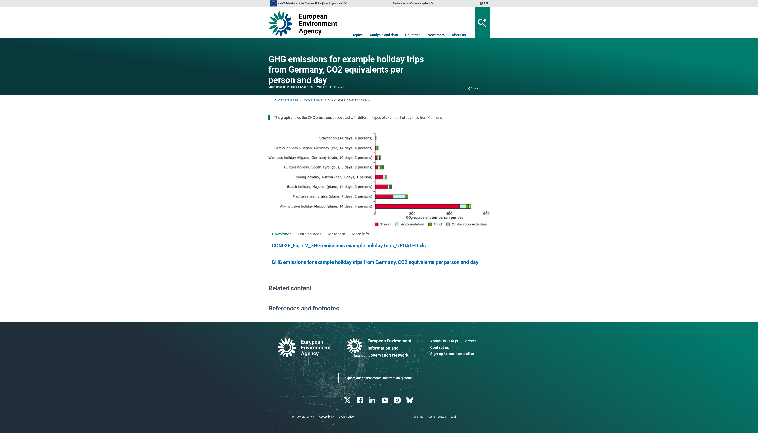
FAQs (453, 341)
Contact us (439, 347)
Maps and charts (313, 99)
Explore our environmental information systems (378, 378)
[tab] (281, 234)
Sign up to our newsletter (452, 353)
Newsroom (436, 35)
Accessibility (326, 416)
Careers (470, 341)
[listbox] (308, 3)
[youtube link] (385, 400)
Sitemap (418, 416)
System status (437, 416)
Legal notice (346, 416)
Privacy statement (303, 416)
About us (459, 35)
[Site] (304, 23)
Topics (357, 35)
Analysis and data (384, 35)
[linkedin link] (373, 400)
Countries (412, 35)
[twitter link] (348, 400)
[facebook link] (360, 400)
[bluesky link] (410, 400)
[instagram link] (398, 400)
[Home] (270, 100)
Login (453, 416)
